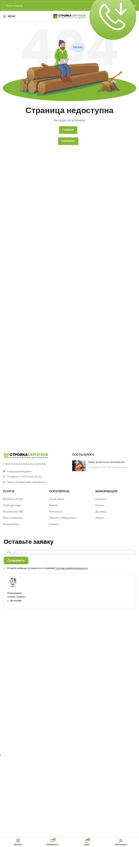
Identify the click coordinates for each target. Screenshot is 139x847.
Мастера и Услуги (13, 498)
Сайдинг (54, 524)
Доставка (100, 511)
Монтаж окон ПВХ (13, 511)
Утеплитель (56, 511)
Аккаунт (99, 517)
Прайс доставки (12, 505)
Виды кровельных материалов (107, 462)
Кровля (53, 505)
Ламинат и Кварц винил (63, 517)
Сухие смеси (56, 498)
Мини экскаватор (13, 517)
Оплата (99, 505)
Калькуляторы (11, 524)
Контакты (100, 498)
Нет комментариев (117, 467)
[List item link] (35, 477)
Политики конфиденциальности (71, 568)
